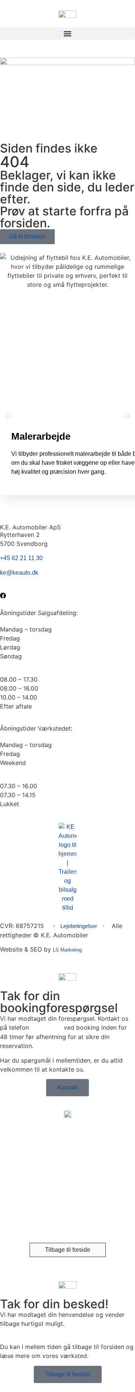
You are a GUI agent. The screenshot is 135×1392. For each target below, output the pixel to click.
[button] (67, 33)
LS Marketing (67, 950)
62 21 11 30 (46, 1027)
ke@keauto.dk (19, 572)
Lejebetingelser (78, 926)
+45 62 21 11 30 (21, 558)
